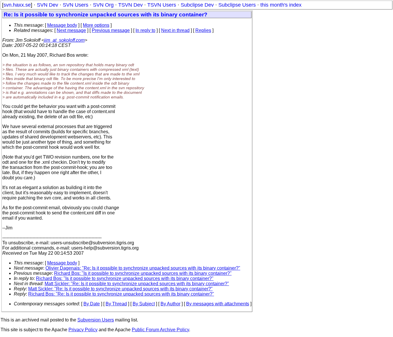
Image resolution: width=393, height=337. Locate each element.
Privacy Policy (83, 329)
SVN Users (75, 5)
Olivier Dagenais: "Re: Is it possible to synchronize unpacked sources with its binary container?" (142, 268)
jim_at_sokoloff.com (64, 40)
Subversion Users (95, 319)
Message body (62, 25)
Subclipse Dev (197, 5)
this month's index (281, 5)
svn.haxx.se (17, 5)
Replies (203, 30)
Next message (71, 30)
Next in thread (175, 30)
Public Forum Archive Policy (160, 329)
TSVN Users (161, 5)
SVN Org (103, 5)
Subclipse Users (237, 5)
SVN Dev (47, 5)
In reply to (145, 30)
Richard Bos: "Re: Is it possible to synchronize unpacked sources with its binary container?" (121, 294)
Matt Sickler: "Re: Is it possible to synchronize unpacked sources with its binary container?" (137, 283)
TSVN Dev (130, 5)
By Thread (116, 303)
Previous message (111, 30)
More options (96, 25)
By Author (170, 303)
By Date (91, 303)
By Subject (144, 303)
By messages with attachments (217, 303)
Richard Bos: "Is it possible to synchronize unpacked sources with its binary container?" (143, 273)
